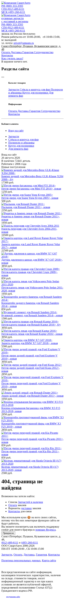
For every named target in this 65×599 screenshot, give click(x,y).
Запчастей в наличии (30, 502)
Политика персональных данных (21, 560)
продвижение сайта (13, 597)
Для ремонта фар (18, 148)
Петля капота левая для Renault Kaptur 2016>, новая (31, 333)
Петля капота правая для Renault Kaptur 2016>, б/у (31, 324)
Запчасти (14, 89)
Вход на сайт (16, 130)
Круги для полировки (35, 92)
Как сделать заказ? (12, 58)
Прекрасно (8, 533)
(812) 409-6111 (12, 9)
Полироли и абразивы (21, 142)
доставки (26, 508)
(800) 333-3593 (12, 5)
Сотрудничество (43, 52)
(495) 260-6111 (13, 12)
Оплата (6, 52)
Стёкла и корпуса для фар (35, 89)
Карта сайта (49, 560)
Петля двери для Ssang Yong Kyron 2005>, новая (29, 197)
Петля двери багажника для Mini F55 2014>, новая (31, 188)
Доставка (16, 52)
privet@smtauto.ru (24, 43)
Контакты (7, 55)
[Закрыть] (2, 77)
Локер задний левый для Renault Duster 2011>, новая (32, 395)
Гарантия (28, 52)
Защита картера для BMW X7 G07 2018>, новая (29, 343)
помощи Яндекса (45, 529)
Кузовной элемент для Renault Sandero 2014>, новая (32, 315)
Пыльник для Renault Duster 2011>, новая (25, 207)
